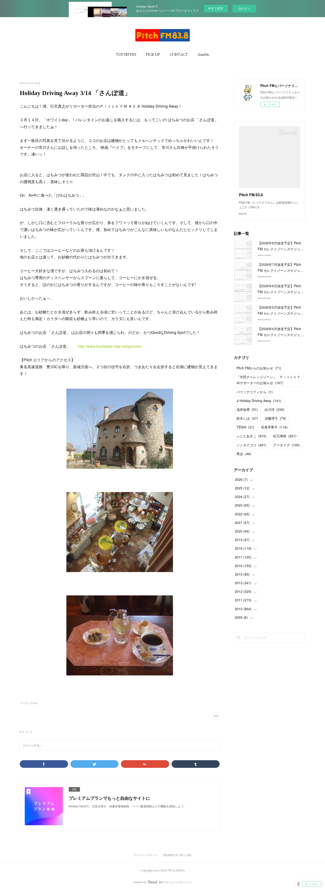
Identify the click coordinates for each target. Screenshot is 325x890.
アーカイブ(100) (28, 703)
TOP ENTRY (126, 54)
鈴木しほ (247, 418)
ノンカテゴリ (251, 444)
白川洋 (275, 409)
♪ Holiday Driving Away (258, 400)
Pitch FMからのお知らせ (258, 368)
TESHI (245, 427)
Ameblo (203, 54)
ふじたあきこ (251, 435)
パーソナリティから (254, 391)
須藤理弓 (275, 418)
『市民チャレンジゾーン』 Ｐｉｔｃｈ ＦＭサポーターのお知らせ (268, 379)
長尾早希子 (274, 427)
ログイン (244, 8)
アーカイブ (286, 444)
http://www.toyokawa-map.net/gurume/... (111, 346)
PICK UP (153, 54)
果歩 (243, 453)
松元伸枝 (284, 435)
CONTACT (179, 54)
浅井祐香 (247, 409)
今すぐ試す (215, 8)
